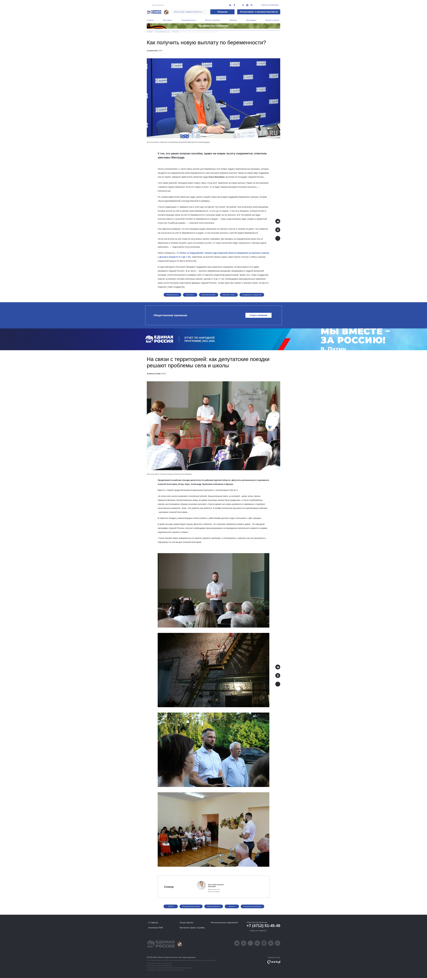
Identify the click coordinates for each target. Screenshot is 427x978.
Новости (175, 32)
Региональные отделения (224, 922)
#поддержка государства (251, 295)
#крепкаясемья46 (208, 295)
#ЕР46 (170, 906)
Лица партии (167, 20)
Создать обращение (258, 315)
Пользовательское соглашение (159, 963)
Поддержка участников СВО (213, 26)
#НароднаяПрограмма (191, 906)
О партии (150, 20)
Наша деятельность (188, 20)
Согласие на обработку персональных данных (165, 970)
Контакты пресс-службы (192, 927)
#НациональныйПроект (252, 906)
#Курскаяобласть (213, 906)
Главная (150, 32)
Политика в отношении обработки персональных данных (170, 968)
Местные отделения (212, 20)
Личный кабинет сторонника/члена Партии (259, 12)
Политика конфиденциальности (159, 966)
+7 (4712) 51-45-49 (263, 925)
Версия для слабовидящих (270, 5)
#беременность (172, 295)
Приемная (233, 20)
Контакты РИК (155, 927)
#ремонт (232, 906)
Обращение (222, 12)
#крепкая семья (229, 295)
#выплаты (190, 295)
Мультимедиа (251, 20)
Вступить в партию (272, 20)
